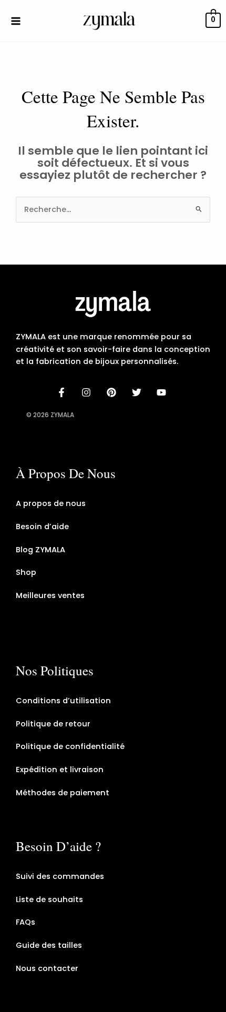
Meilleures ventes (50, 595)
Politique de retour (53, 723)
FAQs (25, 922)
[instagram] (88, 392)
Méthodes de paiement (62, 792)
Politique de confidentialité (70, 746)
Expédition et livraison (60, 769)
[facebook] (63, 392)
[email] (162, 392)
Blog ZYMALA (40, 549)
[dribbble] (138, 392)
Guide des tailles (49, 945)
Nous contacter (47, 968)
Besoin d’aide (42, 526)
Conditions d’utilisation (63, 700)
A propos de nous (51, 503)
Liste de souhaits (49, 899)
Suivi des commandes (60, 876)
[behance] (113, 392)
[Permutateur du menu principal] (15, 20)
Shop (26, 572)
